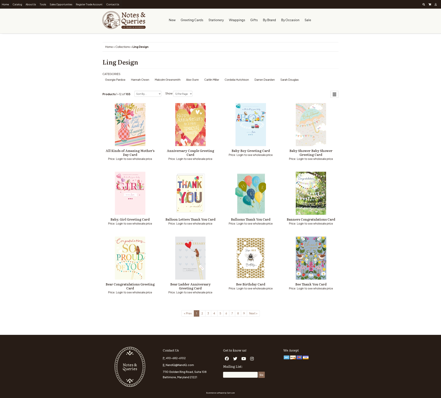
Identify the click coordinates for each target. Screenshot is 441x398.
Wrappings (237, 20)
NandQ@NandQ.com (180, 365)
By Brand (269, 20)
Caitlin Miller (211, 79)
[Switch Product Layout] (334, 94)
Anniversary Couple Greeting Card (190, 152)
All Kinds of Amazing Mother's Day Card (130, 152)
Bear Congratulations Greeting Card (130, 286)
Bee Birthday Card (250, 284)
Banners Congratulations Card (311, 219)
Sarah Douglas (289, 79)
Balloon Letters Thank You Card (190, 219)
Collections (122, 47)
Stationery (216, 20)
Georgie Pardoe (115, 79)
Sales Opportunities (61, 4)
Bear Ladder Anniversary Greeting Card (190, 286)
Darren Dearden (264, 79)
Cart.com (231, 393)
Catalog (17, 4)
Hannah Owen (140, 79)
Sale (308, 20)
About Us (31, 4)
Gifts (254, 20)
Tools (43, 4)
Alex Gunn (192, 79)
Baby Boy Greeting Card (251, 150)
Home (5, 4)
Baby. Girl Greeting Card (130, 219)
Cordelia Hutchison (237, 79)
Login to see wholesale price (134, 159)
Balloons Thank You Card (250, 219)
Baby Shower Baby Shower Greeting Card (310, 152)
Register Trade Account (89, 4)
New (172, 20)
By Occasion (290, 20)
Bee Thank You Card (311, 284)
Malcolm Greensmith (168, 79)
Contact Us (112, 4)
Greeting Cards (192, 20)
